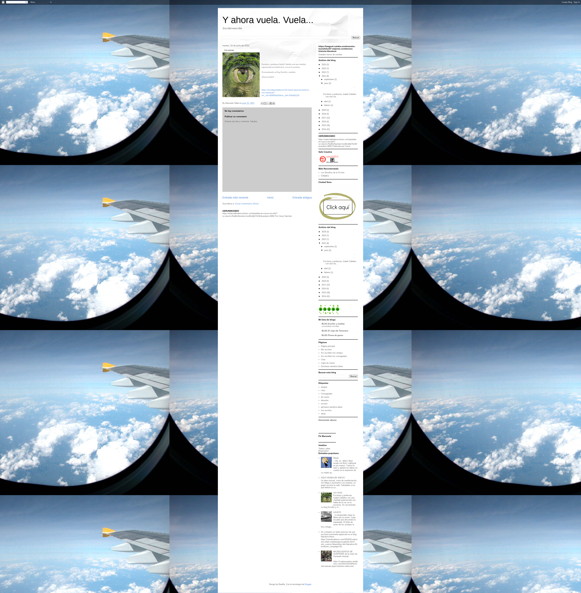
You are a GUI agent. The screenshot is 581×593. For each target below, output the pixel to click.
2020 (324, 110)
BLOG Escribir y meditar (333, 324)
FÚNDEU (325, 176)
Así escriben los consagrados (334, 356)
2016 (324, 121)
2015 (324, 125)
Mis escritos (326, 349)
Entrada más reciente (235, 197)
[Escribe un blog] (265, 103)
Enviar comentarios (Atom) (247, 204)
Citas (323, 359)
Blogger (308, 584)
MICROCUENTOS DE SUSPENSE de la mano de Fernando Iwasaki (345, 553)
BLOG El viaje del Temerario (335, 331)
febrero (327, 105)
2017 (324, 118)
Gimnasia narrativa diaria (332, 366)
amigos (324, 387)
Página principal (328, 346)
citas (323, 390)
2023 (324, 68)
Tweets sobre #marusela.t (324, 449)
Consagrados (326, 394)
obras (323, 414)
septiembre (329, 79)
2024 (324, 64)
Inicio (270, 197)
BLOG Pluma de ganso (332, 335)
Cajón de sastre (328, 363)
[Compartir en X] (267, 103)
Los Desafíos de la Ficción (332, 172)
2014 (324, 129)
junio (326, 83)
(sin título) (337, 492)
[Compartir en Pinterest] (273, 103)
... (339, 86)
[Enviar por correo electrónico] (262, 103)
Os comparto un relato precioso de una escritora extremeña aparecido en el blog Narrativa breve (338, 534)
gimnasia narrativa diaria (331, 407)
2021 (324, 76)
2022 (324, 72)
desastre (324, 400)
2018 (324, 114)
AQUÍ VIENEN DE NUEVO (333, 478)
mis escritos (326, 410)
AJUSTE (337, 512)
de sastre (325, 397)
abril (326, 101)
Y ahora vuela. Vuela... (267, 20)
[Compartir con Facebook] (270, 103)
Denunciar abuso (327, 420)
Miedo (336, 458)
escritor (324, 404)
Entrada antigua (302, 197)
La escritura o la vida (330, 326)
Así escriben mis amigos (332, 353)
